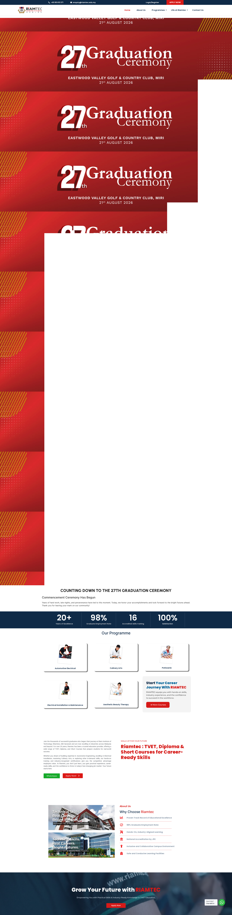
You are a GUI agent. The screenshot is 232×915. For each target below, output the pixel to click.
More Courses (159, 705)
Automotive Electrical (65, 668)
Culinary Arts (116, 668)
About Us (141, 10)
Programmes (158, 10)
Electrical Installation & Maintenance (65, 705)
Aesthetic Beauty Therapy (116, 704)
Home (127, 10)
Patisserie (167, 668)
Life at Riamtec (178, 10)
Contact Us (197, 10)
